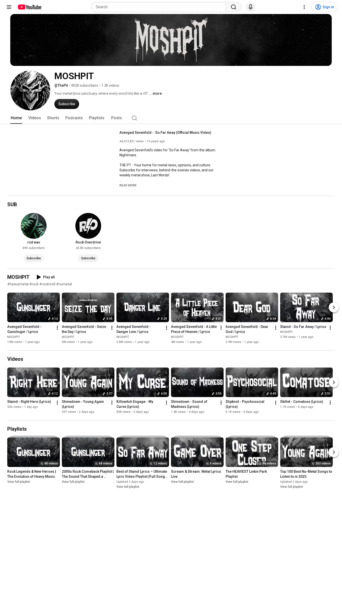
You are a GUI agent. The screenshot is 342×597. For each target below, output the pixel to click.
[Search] (234, 7)
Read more (128, 185)
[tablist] (171, 118)
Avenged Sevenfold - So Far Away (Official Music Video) (165, 133)
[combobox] (160, 7)
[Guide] (9, 7)
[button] (128, 185)
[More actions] (57, 328)
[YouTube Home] (29, 7)
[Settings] (304, 7)
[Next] (334, 307)
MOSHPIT (13, 337)
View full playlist (18, 482)
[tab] (16, 118)
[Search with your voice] (251, 7)
